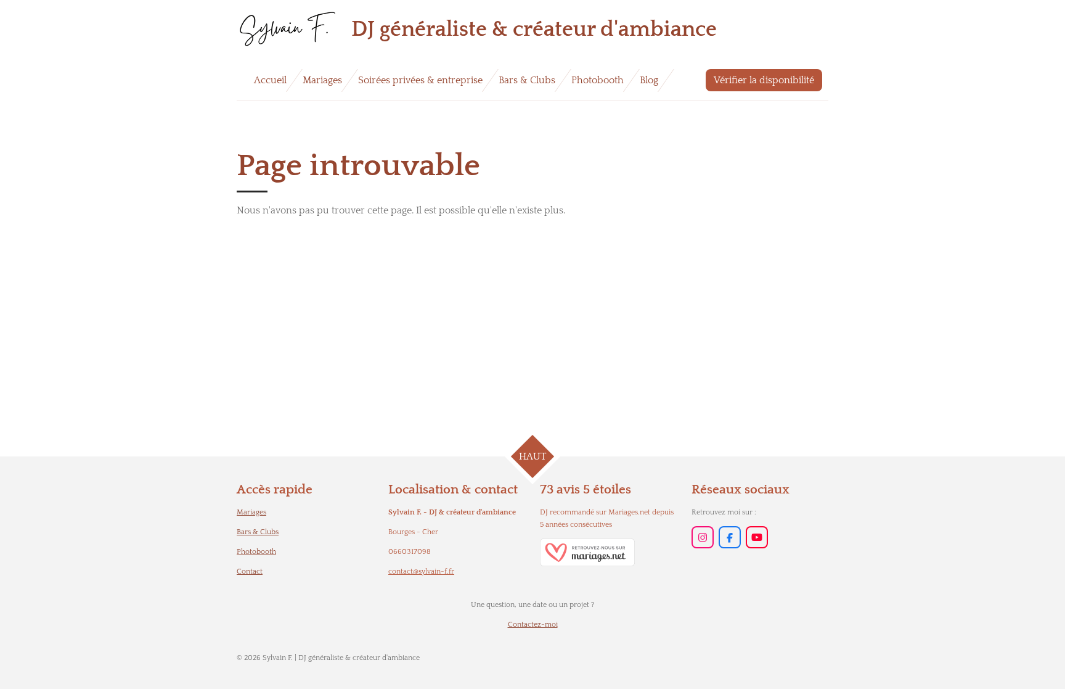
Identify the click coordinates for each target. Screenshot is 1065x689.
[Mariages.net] (587, 564)
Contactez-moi (533, 625)
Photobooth (256, 552)
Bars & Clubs (258, 532)
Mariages (251, 512)
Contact (250, 571)
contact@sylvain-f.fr (421, 571)
